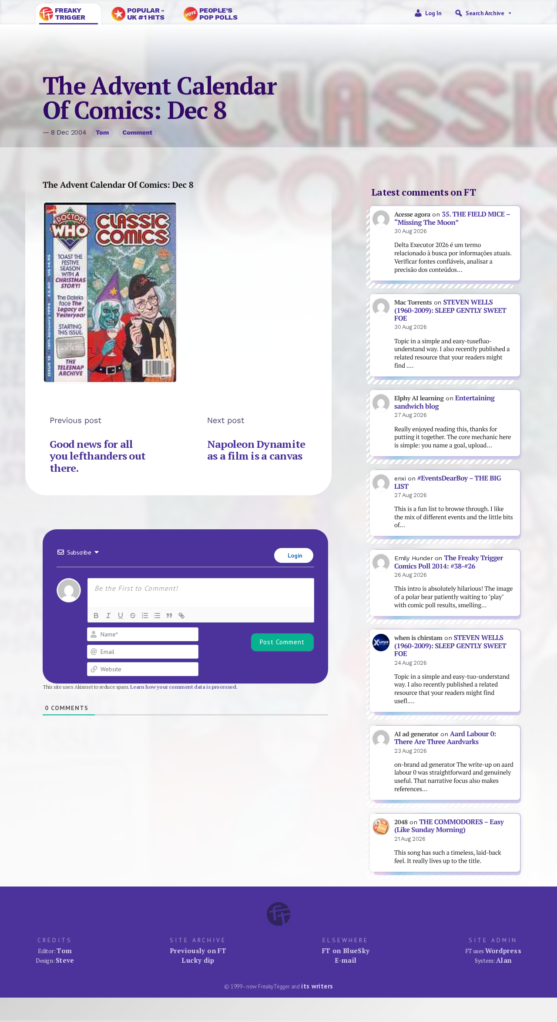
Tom (102, 132)
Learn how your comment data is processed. (184, 687)
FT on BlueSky (346, 950)
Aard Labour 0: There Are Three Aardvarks (445, 738)
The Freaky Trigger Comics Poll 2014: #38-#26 (448, 562)
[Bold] (96, 615)
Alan (504, 960)
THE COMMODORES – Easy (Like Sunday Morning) (448, 826)
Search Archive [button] (485, 13)
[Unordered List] (157, 615)
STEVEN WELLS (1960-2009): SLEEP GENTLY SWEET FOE (450, 310)
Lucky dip (197, 960)
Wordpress (503, 950)
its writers (317, 986)
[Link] (181, 615)
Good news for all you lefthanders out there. (97, 456)
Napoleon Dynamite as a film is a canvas (256, 450)
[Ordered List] (145, 615)
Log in (433, 13)
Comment (137, 132)
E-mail (345, 960)
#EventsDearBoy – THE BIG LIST (447, 482)
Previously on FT (198, 950)
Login (294, 555)
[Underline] (120, 615)
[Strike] (133, 615)
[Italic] (108, 615)
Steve (65, 960)
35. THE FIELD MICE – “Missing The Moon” (452, 218)
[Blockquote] (169, 615)
